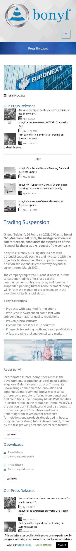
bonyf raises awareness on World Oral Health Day (43, 124)
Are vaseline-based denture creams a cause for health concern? (44, 112)
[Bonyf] (38, 15)
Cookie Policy (24, 545)
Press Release (15, 452)
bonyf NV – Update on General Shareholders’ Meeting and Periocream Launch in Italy (43, 187)
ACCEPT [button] (62, 545)
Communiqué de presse (21, 457)
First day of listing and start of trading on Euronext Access (41, 137)
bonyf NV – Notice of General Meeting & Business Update (40, 203)
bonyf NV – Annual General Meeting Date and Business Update (43, 170)
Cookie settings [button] (43, 545)
